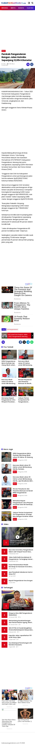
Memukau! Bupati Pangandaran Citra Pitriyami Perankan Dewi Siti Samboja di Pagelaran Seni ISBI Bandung (9, 400)
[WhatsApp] (31, 342)
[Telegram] (28, 342)
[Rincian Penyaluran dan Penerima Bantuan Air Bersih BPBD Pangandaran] (25, 373)
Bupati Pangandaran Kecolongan (21, 581)
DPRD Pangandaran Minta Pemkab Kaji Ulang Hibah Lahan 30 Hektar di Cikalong (8, 363)
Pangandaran (13, 329)
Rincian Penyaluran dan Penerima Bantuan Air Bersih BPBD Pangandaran (25, 382)
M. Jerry (4, 63)
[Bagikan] (31, 64)
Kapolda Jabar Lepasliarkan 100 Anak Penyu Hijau (20, 636)
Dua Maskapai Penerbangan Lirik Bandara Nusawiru (20, 644)
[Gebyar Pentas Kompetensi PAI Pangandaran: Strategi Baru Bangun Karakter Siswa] (25, 391)
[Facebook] (20, 342)
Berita (3, 51)
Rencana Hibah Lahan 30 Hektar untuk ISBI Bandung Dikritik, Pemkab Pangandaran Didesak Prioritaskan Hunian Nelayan (25, 363)
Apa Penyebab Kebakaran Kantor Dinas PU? (21, 573)
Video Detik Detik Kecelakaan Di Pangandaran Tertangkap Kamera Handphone (21, 558)
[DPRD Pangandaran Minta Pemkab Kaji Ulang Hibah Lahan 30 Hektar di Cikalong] (9, 354)
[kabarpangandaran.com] (14, 3)
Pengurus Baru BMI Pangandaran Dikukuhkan (20, 614)
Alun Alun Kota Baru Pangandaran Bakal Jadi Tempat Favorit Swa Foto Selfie (21, 551)
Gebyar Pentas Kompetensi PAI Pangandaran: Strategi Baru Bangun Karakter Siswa (25, 400)
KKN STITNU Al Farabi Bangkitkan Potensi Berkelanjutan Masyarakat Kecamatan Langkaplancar (21, 629)
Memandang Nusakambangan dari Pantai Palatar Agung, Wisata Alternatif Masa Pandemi (21, 622)
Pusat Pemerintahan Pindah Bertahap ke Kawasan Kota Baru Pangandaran (20, 566)
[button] (29, 3)
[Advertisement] (17, 29)
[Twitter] (24, 342)
